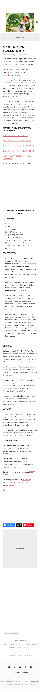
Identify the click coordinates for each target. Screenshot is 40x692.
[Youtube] (20, 667)
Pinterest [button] (30, 525)
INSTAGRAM (9, 485)
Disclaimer (26, 681)
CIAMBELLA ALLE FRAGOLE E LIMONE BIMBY (19, 146)
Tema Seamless (12, 677)
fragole (16, 70)
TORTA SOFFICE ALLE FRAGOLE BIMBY (17, 141)
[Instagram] (14, 667)
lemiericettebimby (9, 55)
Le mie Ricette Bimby (20, 672)
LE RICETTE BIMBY (18, 482)
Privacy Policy (9, 685)
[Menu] (3, 22)
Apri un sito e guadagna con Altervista (11, 681)
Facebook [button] (10, 525)
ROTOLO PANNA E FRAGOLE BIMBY (15, 136)
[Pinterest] (31, 667)
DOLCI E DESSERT (11, 634)
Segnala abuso (35, 681)
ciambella (6, 75)
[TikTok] (25, 667)
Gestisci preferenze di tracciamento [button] (25, 685)
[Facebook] (9, 667)
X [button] (20, 525)
